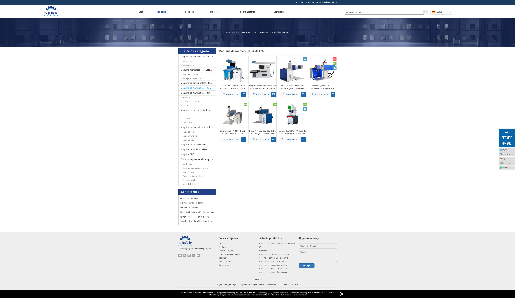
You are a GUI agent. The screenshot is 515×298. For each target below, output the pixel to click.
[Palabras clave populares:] (426, 12)
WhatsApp (506, 167)
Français (227, 284)
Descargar (223, 258)
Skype (504, 150)
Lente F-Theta (188, 172)
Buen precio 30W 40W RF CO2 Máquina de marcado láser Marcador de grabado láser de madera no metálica (232, 132)
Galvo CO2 (187, 123)
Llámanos (506, 163)
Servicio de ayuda (226, 251)
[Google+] (184, 255)
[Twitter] (193, 255)
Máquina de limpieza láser (193, 144)
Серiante (294, 284)
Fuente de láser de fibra (192, 176)
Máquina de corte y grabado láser (197, 110)
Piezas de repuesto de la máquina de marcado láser (198, 159)
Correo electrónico (508, 154)
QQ (503, 159)
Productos (223, 247)
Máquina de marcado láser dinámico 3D (198, 93)
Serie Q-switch (188, 65)
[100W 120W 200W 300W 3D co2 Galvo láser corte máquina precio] (232, 69)
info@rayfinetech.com (328, 2)
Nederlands (272, 284)
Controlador (188, 164)
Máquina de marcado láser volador (197, 127)
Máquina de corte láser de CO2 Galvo (274, 254)
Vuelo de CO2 (188, 140)
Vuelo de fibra (188, 132)
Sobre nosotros (225, 261)
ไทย (280, 284)
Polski (286, 284)
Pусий (235, 284)
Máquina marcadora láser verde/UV (198, 70)
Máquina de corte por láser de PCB (197, 83)
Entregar (306, 265)
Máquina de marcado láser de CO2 (197, 88)
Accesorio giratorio (190, 180)
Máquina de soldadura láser (194, 149)
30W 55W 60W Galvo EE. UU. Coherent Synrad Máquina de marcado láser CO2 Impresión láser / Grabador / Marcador (292, 87)
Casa (220, 244)
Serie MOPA (188, 61)
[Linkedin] (189, 255)
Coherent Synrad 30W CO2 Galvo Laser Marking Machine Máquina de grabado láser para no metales (322, 87)
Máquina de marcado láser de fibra (198, 56)
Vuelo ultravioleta (190, 136)
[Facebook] (180, 255)
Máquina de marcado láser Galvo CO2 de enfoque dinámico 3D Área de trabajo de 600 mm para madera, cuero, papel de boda (262, 87)
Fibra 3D (186, 97)
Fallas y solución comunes (229, 254)
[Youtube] (198, 255)
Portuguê (253, 284)
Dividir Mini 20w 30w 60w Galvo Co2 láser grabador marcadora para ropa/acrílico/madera (262, 132)
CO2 (184, 115)
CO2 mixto (187, 119)
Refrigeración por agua (192, 78)
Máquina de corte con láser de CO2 (273, 258)
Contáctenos (224, 265)
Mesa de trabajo (189, 184)
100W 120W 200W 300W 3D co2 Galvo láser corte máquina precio (232, 87)
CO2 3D (186, 106)
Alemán (262, 284)
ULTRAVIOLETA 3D (191, 101)
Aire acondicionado (190, 74)
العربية (219, 284)
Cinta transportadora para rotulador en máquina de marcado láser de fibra (199, 168)
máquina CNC (187, 154)
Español (243, 284)
